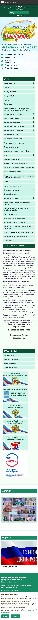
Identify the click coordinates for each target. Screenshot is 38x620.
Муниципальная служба (12, 122)
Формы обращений (10, 367)
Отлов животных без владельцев (15, 222)
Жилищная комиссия (11, 190)
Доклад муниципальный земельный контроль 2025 (17, 250)
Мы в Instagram (11, 65)
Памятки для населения (12, 159)
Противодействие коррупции (14, 126)
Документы (8, 104)
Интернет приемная (11, 359)
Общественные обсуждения (14, 143)
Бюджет (7, 88)
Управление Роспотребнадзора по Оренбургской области (16, 209)
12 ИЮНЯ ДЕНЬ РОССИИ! (9, 567)
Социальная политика (11, 198)
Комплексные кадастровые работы (17, 151)
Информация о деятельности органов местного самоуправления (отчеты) (17, 109)
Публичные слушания (11, 147)
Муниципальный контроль (13, 114)
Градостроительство (11, 118)
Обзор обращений (10, 363)
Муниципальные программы (14, 131)
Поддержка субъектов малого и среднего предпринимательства (19, 177)
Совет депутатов (10, 92)
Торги (6, 182)
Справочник (8, 241)
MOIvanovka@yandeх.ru (14, 54)
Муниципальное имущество (13, 139)
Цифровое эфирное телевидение (15, 236)
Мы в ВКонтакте (11, 68)
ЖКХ (5, 155)
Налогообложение (10, 194)
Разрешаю (5, 616)
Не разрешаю (15, 616)
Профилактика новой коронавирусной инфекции (17, 227)
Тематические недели (11, 214)
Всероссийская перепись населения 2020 (18, 232)
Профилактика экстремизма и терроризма (19, 168)
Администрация (9, 83)
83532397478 (10, 58)
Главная (6, 246)
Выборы (7, 100)
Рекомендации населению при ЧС (16, 163)
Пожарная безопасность (12, 172)
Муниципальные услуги (12, 135)
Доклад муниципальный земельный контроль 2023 (17, 268)
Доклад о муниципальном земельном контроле (16, 281)
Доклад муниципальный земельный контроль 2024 (17, 253)
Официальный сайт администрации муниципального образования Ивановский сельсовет (13, 579)
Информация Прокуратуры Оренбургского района (19, 203)
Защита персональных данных (15, 218)
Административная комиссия (14, 186)
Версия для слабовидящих (19, 13)
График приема (9, 355)
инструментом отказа (15, 609)
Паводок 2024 (9, 96)
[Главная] (19, 47)
